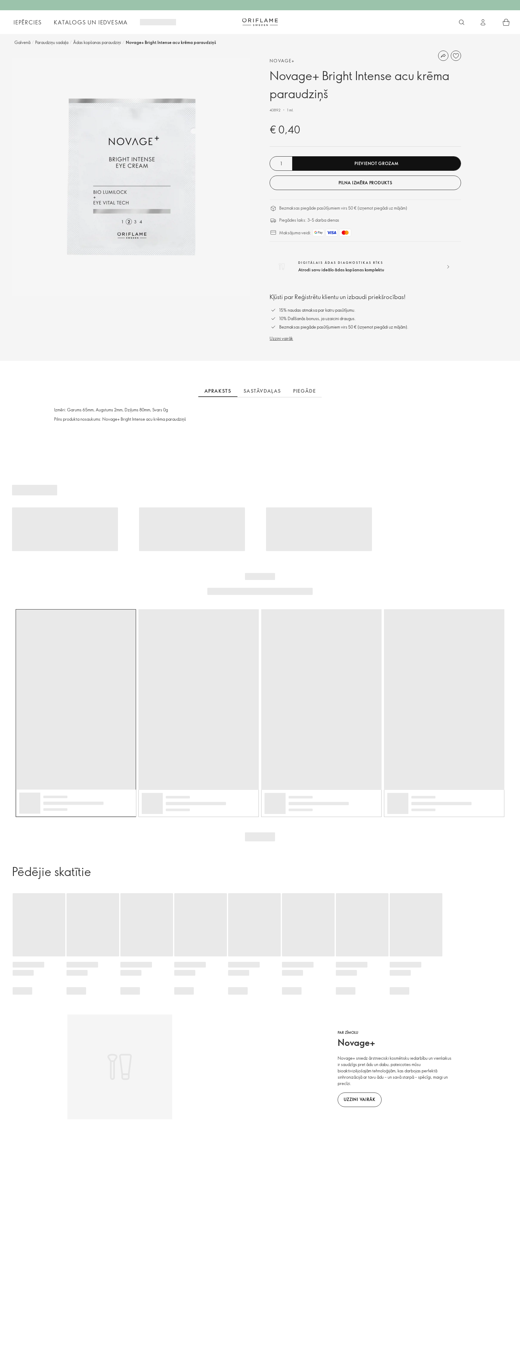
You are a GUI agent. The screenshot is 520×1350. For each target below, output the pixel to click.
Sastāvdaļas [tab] (262, 391)
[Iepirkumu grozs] (506, 22)
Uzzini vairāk (281, 338)
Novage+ (282, 61)
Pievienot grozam (376, 163)
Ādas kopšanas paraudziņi (97, 42)
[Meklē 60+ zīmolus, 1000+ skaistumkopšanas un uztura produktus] (461, 22)
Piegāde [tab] (304, 391)
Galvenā (22, 42)
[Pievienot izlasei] (456, 56)
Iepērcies (28, 22)
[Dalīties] (443, 56)
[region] (131, 177)
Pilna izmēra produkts (365, 183)
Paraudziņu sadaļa (51, 42)
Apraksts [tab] (217, 391)
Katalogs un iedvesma (91, 22)
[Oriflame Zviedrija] (260, 22)
